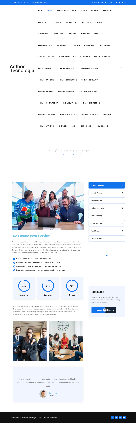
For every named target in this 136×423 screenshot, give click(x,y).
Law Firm (76, 45)
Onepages (57, 22)
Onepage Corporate (46, 115)
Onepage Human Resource (89, 91)
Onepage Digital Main (68, 115)
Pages (49, 11)
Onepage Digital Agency (48, 103)
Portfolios (61, 11)
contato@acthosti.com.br (20, 2)
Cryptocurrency (96, 238)
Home (40, 11)
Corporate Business (46, 57)
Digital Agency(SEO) (102, 57)
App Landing (105, 45)
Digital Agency (62, 45)
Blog (74, 11)
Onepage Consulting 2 (67, 80)
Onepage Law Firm (70, 103)
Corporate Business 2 (66, 68)
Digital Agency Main (67, 57)
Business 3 (99, 22)
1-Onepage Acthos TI (89, 115)
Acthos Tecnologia (22, 68)
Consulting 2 (43, 34)
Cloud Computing (97, 231)
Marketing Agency (46, 68)
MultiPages (108, 11)
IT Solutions (85, 57)
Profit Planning (96, 200)
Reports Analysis (97, 193)
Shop (83, 11)
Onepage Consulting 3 (90, 103)
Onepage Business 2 (46, 91)
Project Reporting (97, 208)
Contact (94, 11)
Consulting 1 (59, 34)
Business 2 (73, 34)
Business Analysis (97, 185)
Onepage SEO (107, 115)
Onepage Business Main (89, 68)
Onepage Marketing (46, 126)
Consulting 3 (89, 45)
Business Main (85, 22)
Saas (96, 34)
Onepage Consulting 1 (90, 80)
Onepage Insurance (66, 91)
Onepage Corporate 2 (67, 126)
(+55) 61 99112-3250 (41, 2)
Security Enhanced (97, 223)
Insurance (85, 34)
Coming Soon (86, 126)
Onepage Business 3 (46, 80)
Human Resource (45, 45)
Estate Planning (96, 216)
